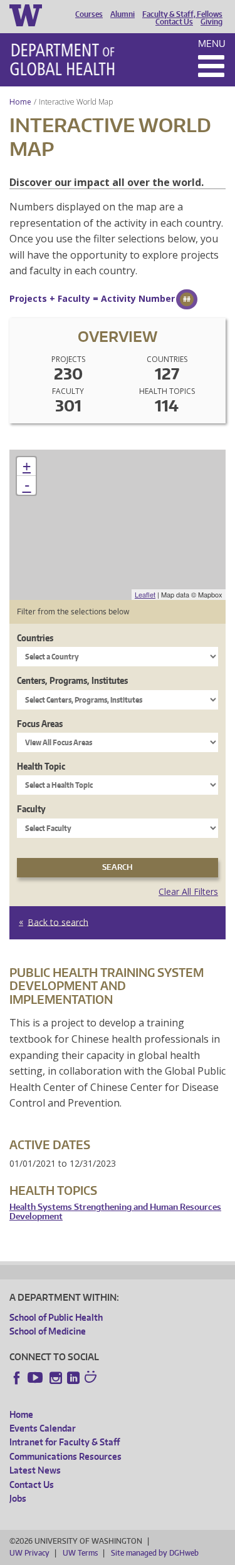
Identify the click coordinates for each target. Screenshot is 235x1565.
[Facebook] (16, 1377)
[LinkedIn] (73, 1377)
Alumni (122, 14)
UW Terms (80, 1552)
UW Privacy (29, 1552)
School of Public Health (56, 1317)
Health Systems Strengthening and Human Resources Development (115, 1212)
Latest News (35, 1470)
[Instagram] (55, 1377)
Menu (212, 43)
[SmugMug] (92, 1378)
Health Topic (41, 766)
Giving (211, 22)
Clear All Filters (188, 891)
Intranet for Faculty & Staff (64, 1442)
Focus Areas (40, 723)
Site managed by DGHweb (155, 1552)
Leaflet (145, 594)
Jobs (17, 1498)
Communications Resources (65, 1456)
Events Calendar (42, 1428)
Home (20, 101)
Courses (89, 14)
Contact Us (174, 22)
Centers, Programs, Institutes (72, 680)
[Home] (62, 59)
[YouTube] (36, 1377)
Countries (35, 638)
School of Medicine (47, 1331)
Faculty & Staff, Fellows (182, 14)
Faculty (31, 808)
